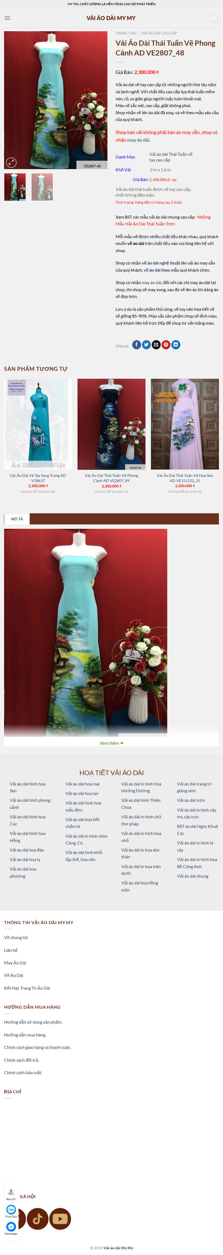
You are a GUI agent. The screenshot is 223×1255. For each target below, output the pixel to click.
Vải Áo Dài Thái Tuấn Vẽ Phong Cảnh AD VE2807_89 (111, 478)
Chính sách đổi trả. (21, 1060)
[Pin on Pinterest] (166, 344)
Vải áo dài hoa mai (83, 783)
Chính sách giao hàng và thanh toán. (37, 1047)
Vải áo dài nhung (192, 875)
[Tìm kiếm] (214, 18)
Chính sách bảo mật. (23, 1072)
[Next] (98, 100)
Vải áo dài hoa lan (82, 793)
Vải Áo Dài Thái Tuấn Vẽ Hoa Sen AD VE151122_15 (185, 478)
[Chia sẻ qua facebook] (136, 344)
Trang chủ (126, 33)
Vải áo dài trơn (191, 800)
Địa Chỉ (11, 1199)
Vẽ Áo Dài (13, 975)
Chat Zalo (11, 1216)
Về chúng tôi (16, 937)
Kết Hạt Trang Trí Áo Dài (27, 987)
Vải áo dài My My (118, 1247)
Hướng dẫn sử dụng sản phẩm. (33, 1021)
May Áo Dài (15, 962)
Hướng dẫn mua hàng (24, 1034)
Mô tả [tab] (17, 519)
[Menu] (7, 17)
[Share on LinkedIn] (175, 344)
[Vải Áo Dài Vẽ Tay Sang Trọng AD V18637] (38, 424)
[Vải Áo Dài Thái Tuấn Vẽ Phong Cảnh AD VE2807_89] (111, 424)
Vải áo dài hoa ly (25, 859)
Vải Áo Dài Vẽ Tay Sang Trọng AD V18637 (38, 478)
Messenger (11, 1233)
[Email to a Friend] (156, 344)
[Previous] (13, 100)
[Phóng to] (11, 162)
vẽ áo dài (152, 269)
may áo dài (138, 140)
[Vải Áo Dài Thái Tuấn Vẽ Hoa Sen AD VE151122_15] (185, 424)
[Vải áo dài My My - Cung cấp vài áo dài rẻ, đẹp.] (111, 17)
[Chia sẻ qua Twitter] (146, 344)
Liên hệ (11, 950)
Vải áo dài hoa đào (27, 849)
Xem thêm (109, 742)
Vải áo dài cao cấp (159, 33)
